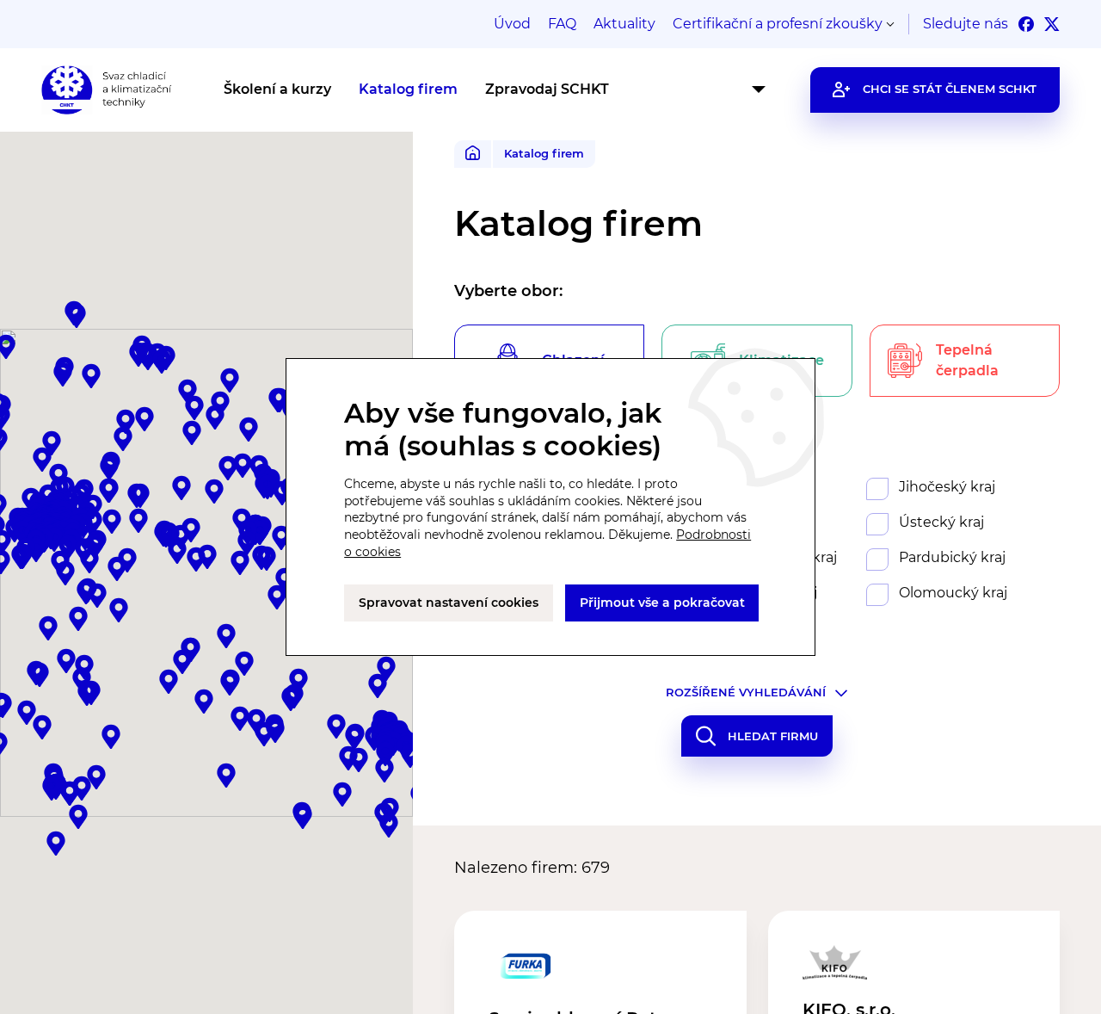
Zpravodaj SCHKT (547, 89)
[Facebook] (1026, 24)
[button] (385, 754)
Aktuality (624, 23)
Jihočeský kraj (947, 487)
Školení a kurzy (277, 89)
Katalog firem (408, 89)
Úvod (512, 23)
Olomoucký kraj (953, 592)
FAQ (562, 23)
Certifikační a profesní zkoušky (778, 23)
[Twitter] (1052, 24)
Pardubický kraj (952, 557)
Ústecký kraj (941, 522)
